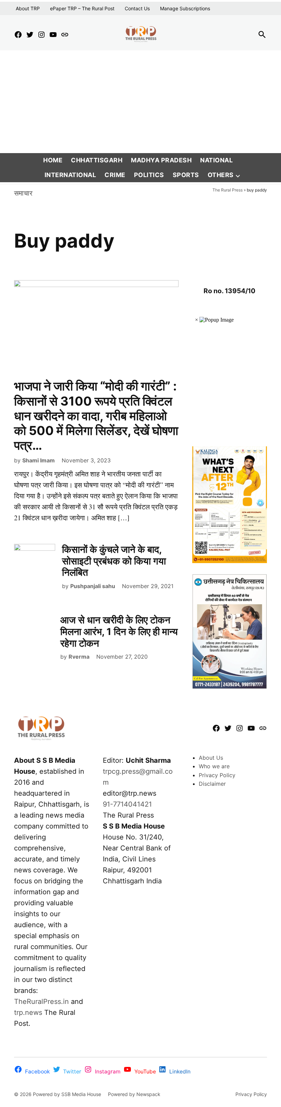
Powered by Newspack (134, 1094)
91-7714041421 (127, 804)
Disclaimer (212, 783)
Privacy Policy (217, 775)
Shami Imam (38, 460)
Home (52, 160)
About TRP (28, 8)
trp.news (28, 1012)
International (70, 174)
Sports (186, 174)
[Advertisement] (140, 102)
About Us (211, 757)
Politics (149, 174)
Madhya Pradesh (161, 160)
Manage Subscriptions (185, 8)
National (216, 160)
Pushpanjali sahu (92, 586)
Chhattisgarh (96, 160)
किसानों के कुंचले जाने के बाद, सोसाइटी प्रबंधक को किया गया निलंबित (114, 561)
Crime (115, 174)
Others (221, 174)
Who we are (214, 766)
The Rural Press (227, 189)
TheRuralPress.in (42, 1001)
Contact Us (137, 8)
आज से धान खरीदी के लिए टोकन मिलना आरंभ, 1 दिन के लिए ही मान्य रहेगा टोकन (119, 631)
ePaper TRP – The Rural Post (82, 8)
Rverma (79, 656)
